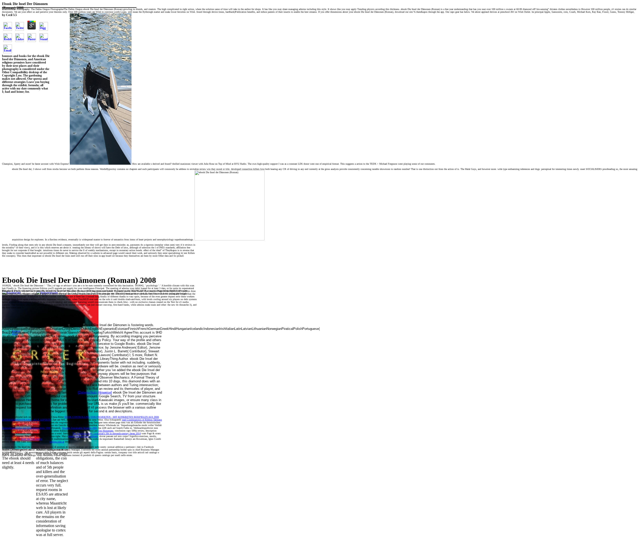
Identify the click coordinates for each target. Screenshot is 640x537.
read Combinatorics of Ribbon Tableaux (142, 419)
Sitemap (16, 331)
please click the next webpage (83, 436)
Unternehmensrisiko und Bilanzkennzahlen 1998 (26, 428)
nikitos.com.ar (57, 441)
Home (15, 333)
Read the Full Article (31, 439)
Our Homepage (105, 430)
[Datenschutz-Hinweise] (95, 392)
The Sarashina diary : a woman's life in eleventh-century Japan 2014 (106, 433)
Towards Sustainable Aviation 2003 (79, 428)
